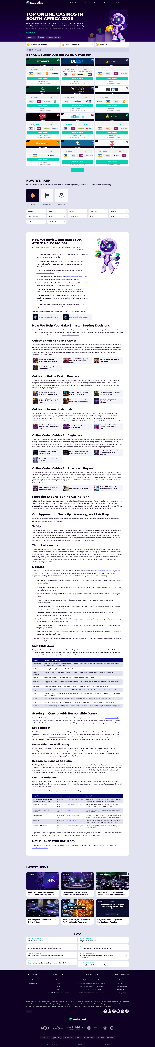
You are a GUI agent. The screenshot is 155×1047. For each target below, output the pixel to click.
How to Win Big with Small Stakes (91, 986)
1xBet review (77, 82)
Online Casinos (75, 3)
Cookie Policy (81, 1044)
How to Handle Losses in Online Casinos (91, 993)
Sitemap (107, 1044)
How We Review (121, 986)
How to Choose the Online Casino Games (92, 983)
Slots (58, 990)
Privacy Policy (121, 993)
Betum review (112, 108)
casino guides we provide (70, 335)
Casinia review (112, 136)
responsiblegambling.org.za (75, 799)
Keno (58, 983)
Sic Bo (58, 986)
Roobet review (112, 82)
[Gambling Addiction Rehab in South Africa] (75, 1028)
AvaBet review (43, 108)
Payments (107, 3)
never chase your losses (57, 737)
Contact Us (121, 983)
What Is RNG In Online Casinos (91, 990)
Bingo (58, 980)
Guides (118, 3)
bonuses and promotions (45, 273)
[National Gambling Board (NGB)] (45, 1028)
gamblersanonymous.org (74, 804)
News (127, 3)
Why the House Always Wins (91, 980)
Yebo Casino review (77, 108)
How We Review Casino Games (58, 993)
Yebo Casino (32, 983)
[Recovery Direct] (58, 1028)
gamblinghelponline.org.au (75, 825)
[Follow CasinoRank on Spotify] (122, 1011)
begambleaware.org (73, 815)
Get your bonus (43, 78)
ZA (28, 1011)
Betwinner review (43, 82)
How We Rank (121, 990)
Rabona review (43, 136)
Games (87, 3)
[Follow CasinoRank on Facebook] (105, 1011)
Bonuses (96, 3)
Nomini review (77, 136)
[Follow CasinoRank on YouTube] (118, 1011)
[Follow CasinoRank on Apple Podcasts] (127, 1011)
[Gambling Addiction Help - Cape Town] (93, 1028)
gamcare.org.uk (71, 820)
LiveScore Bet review (43, 163)
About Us (121, 980)
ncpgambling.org (72, 810)
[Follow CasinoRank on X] (114, 1011)
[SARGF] (105, 1028)
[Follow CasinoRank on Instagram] (109, 1011)
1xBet (33, 980)
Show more (76, 170)
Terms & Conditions (51, 1044)
